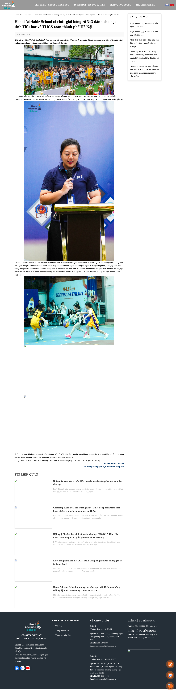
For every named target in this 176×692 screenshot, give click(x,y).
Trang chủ (18, 15)
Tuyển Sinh (80, 5)
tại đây (97, 460)
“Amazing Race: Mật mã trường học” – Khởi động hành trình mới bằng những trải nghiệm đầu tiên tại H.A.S (144, 56)
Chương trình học (58, 5)
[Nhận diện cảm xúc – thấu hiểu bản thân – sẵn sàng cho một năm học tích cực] (33, 491)
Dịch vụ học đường (120, 5)
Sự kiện (28, 15)
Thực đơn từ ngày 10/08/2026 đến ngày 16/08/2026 (144, 33)
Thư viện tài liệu (145, 5)
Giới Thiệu (40, 5)
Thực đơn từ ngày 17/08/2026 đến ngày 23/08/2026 (144, 25)
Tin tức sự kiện (96, 5)
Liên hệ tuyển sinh (141, 620)
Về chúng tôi (99, 620)
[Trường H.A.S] (13, 5)
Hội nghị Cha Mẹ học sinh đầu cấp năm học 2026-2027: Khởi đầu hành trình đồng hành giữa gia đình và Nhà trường (144, 71)
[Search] (161, 5)
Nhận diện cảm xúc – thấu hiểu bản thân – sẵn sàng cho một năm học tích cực (144, 43)
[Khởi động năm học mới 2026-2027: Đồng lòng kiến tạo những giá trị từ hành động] (33, 570)
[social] (17, 668)
